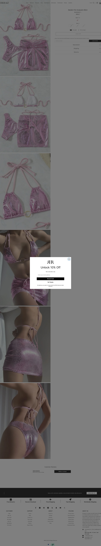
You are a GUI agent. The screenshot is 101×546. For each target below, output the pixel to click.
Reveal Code (50, 278)
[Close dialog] (69, 259)
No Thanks (50, 282)
